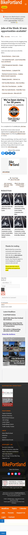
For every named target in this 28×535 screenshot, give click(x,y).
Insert (3, 533)
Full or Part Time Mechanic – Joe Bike (12, 86)
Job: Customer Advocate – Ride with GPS (8, 185)
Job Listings (7, 36)
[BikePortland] (11, 2)
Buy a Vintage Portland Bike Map (11, 456)
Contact (4, 437)
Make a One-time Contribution (10, 451)
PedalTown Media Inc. (20, 492)
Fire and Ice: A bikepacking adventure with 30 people (11, 330)
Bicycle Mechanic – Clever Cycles (10, 56)
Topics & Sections (7, 413)
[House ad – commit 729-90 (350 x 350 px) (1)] (14, 122)
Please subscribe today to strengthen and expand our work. (12, 268)
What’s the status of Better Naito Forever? (19, 185)
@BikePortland (21, 134)
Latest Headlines (9, 312)
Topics (14, 508)
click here (23, 126)
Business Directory (7, 415)
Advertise (4, 435)
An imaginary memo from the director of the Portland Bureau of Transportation (13, 324)
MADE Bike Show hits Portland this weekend (13, 318)
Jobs (3, 513)
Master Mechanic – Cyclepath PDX (11, 70)
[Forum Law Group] (7, 397)
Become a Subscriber (7, 447)
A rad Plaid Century (9, 315)
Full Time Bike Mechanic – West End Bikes (13, 83)
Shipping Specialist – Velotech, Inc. (11, 79)
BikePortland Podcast (8, 418)
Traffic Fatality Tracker (8, 426)
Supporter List (6, 458)
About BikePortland (7, 433)
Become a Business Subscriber (10, 449)
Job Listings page (12, 147)
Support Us (21, 513)
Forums (11, 513)
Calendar (23, 508)
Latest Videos (6, 422)
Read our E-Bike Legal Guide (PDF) (13, 487)
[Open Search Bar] (2, 11)
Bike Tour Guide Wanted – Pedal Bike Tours (13, 90)
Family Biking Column (8, 424)
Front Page (15, 178)
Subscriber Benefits (7, 454)
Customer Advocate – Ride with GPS (12, 93)
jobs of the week (15, 179)
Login (3, 517)
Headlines (5, 508)
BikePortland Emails (7, 440)
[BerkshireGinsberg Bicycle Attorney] (7, 406)
